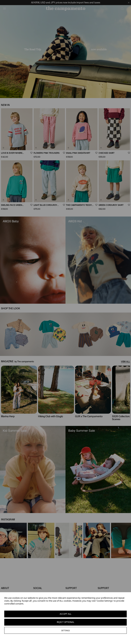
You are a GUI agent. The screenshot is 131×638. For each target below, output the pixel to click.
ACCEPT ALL (65, 613)
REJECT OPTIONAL (65, 622)
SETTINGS (65, 630)
